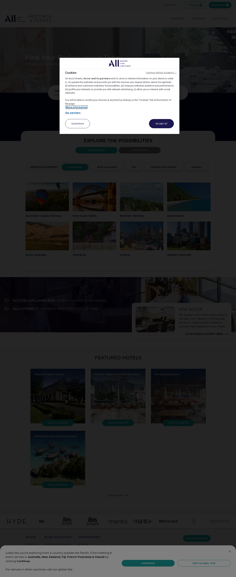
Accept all (161, 123)
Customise (77, 123)
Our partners (73, 112)
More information (76, 107)
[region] (119, 96)
